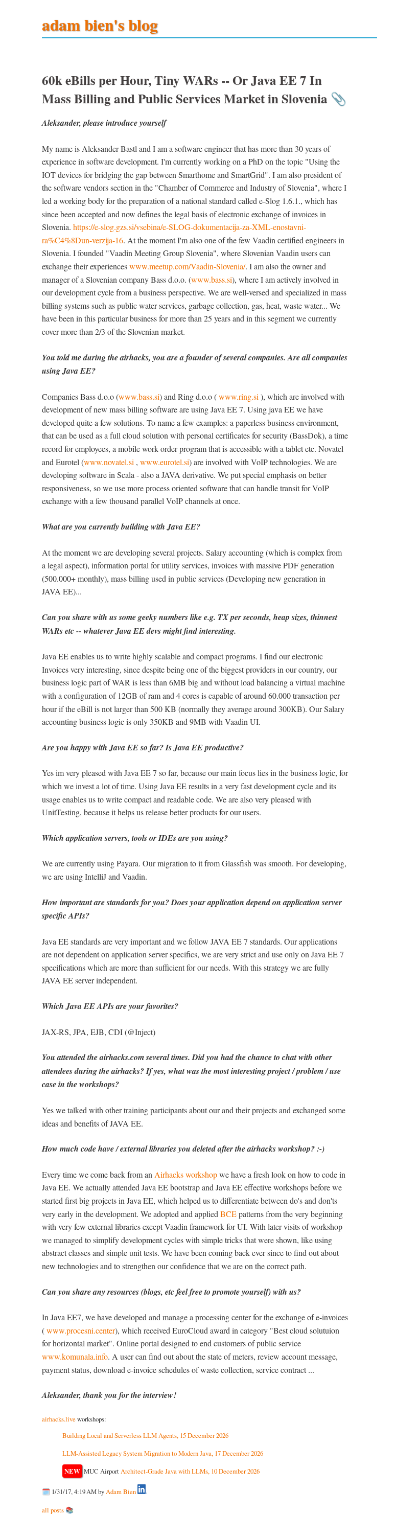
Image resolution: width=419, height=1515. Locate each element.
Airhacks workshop (185, 1174)
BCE (228, 1213)
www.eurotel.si (164, 461)
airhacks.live (59, 1419)
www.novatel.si (109, 461)
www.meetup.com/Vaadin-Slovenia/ (187, 266)
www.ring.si (239, 396)
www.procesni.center (80, 1330)
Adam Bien (121, 1491)
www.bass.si (211, 279)
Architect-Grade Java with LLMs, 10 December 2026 (190, 1471)
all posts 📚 (58, 1509)
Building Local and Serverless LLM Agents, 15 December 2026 (145, 1435)
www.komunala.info (75, 1356)
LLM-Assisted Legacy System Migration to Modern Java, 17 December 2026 (162, 1453)
